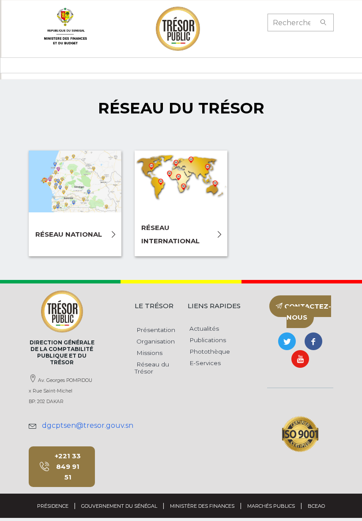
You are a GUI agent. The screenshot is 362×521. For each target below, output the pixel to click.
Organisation (155, 341)
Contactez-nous (307, 311)
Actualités (203, 328)
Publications (207, 340)
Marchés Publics (271, 506)
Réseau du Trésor (152, 368)
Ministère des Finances (202, 506)
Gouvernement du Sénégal (119, 506)
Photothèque (209, 351)
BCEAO (316, 506)
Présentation (155, 329)
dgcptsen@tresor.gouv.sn (87, 425)
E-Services (204, 362)
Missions (148, 352)
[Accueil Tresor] (178, 29)
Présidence (52, 506)
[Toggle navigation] (33, 65)
